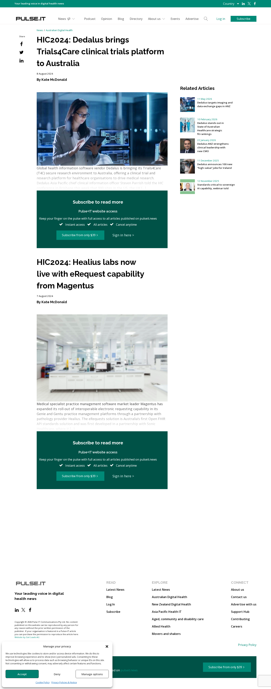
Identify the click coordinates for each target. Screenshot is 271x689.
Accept (22, 674)
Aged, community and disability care (178, 619)
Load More (102, 503)
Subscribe (113, 612)
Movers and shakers (166, 634)
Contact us (239, 597)
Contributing (240, 619)
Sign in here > (123, 235)
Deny (57, 674)
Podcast (89, 19)
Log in (220, 19)
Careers (236, 626)
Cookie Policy (43, 682)
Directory (136, 19)
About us (154, 19)
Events (175, 19)
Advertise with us (243, 604)
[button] (107, 646)
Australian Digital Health (59, 30)
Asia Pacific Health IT (167, 612)
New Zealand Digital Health (171, 604)
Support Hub (240, 612)
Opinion (106, 19)
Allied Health (161, 626)
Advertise (192, 19)
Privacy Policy (247, 645)
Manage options (92, 674)
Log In (110, 604)
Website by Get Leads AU (27, 637)
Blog (121, 19)
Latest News (115, 590)
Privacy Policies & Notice (64, 682)
